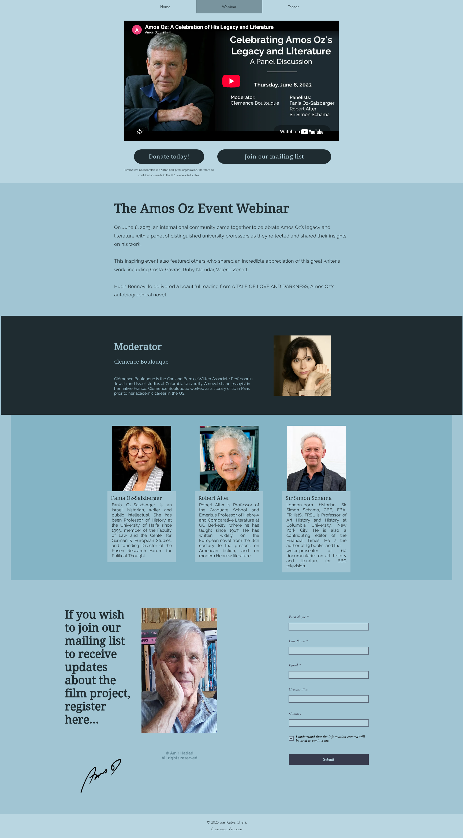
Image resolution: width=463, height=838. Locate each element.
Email (293, 665)
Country (295, 713)
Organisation (298, 689)
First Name (297, 617)
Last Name (297, 641)
